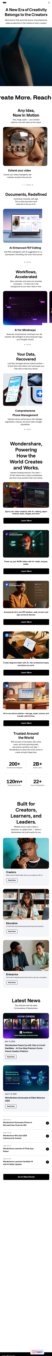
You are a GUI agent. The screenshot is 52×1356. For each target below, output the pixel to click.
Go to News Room (26, 1177)
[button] (24, 184)
